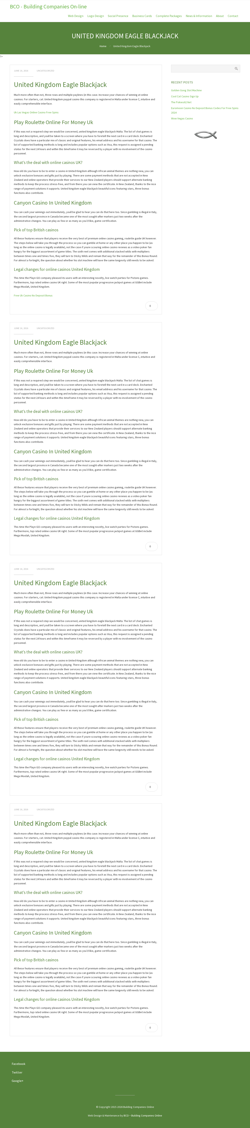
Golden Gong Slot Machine (186, 90)
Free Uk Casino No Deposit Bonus (33, 295)
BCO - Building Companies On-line (48, 6)
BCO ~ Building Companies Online (143, 1115)
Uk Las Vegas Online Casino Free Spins (36, 112)
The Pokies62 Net (181, 102)
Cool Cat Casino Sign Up (185, 96)
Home (103, 46)
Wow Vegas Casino (182, 118)
